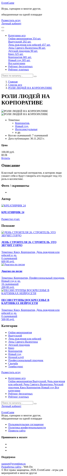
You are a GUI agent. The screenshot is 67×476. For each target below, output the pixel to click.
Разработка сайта (11, 466)
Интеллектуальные (26, 129)
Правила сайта (16, 430)
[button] (17, 35)
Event (7, 2)
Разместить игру (11, 20)
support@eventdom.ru (13, 463)
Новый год (21, 126)
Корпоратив (22, 123)
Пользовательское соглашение (26, 424)
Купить (5, 158)
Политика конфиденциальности (27, 427)
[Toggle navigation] (2, 30)
